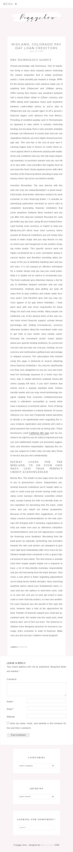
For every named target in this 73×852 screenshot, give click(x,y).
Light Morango (47, 845)
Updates (23, 647)
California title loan (39, 433)
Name (10, 701)
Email (10, 709)
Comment (11, 679)
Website (11, 717)
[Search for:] (36, 827)
